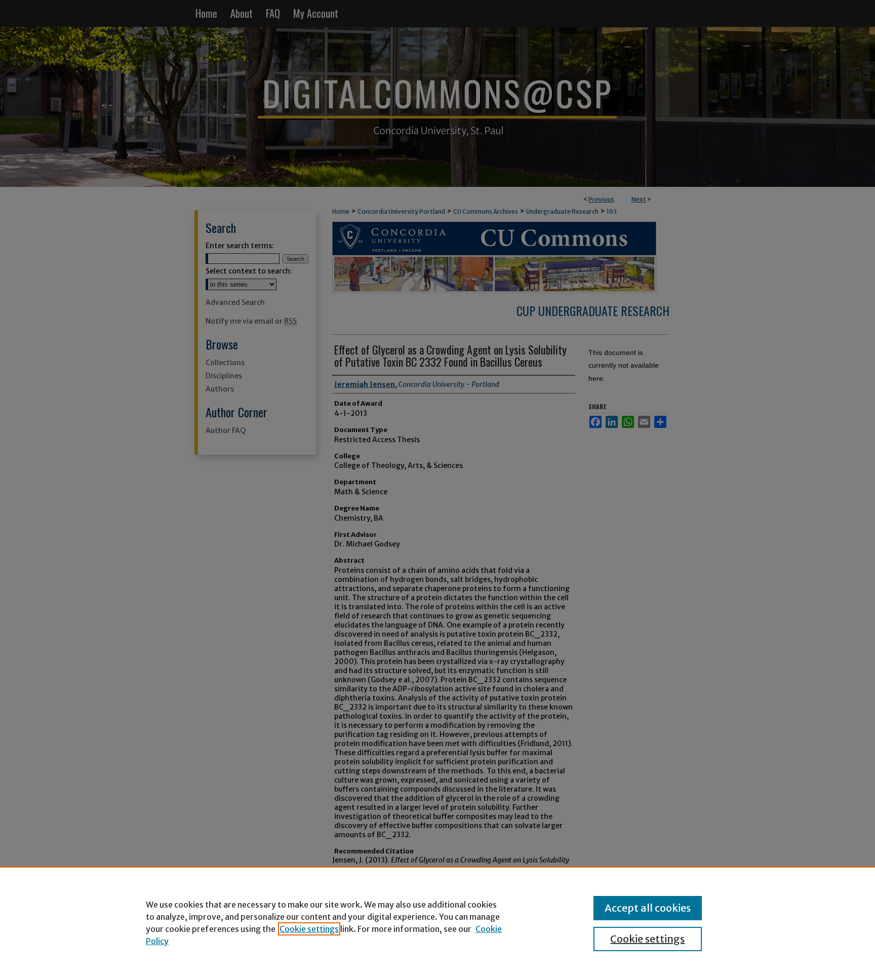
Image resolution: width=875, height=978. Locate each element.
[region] (437, 922)
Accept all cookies (648, 908)
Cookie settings (309, 929)
